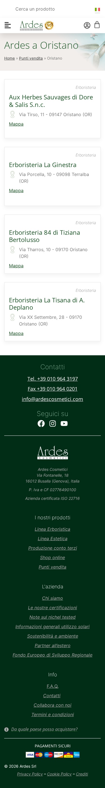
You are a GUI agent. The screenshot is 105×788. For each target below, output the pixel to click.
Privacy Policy (30, 774)
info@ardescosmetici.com (52, 399)
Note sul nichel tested (52, 617)
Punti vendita (31, 58)
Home (9, 58)
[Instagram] (52, 423)
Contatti (51, 695)
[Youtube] (64, 423)
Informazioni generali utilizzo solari (52, 626)
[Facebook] (41, 423)
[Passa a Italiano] (97, 9)
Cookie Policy (59, 774)
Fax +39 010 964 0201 (53, 388)
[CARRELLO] (97, 24)
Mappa (16, 124)
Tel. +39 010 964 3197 (52, 378)
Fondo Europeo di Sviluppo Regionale (52, 655)
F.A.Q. (53, 686)
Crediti (82, 774)
